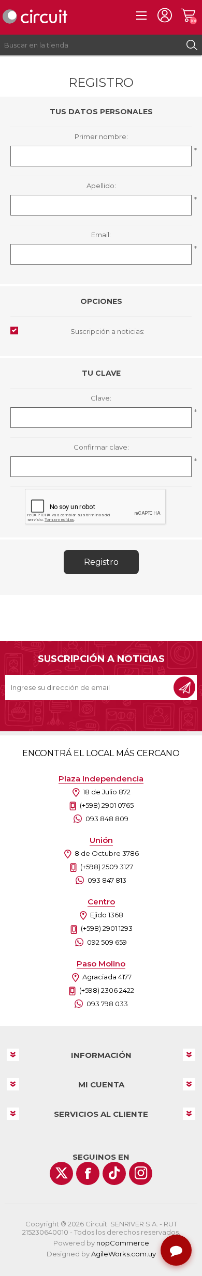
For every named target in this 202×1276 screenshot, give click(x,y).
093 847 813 (107, 880)
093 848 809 (106, 818)
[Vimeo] (114, 1173)
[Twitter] (61, 1173)
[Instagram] (140, 1173)
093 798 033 (107, 1004)
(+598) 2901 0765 (107, 805)
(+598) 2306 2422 (106, 990)
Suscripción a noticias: (107, 331)
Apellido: (101, 185)
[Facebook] (87, 1173)
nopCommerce (122, 1243)
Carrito (187, 15)
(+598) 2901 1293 (107, 928)
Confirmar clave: (101, 447)
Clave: (101, 398)
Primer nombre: (101, 136)
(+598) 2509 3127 (106, 867)
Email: (101, 234)
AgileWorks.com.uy (123, 1254)
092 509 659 (107, 942)
